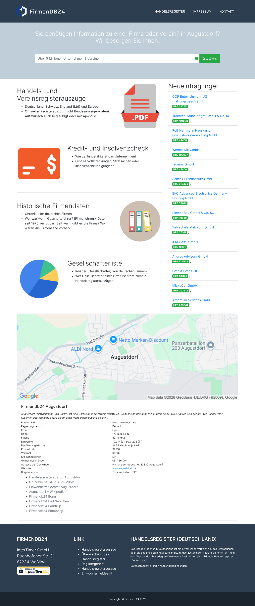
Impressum (202, 11)
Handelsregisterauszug (99, 549)
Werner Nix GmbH (185, 150)
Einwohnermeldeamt (97, 573)
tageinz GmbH (183, 164)
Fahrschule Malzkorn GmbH (193, 227)
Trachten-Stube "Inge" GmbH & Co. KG (201, 116)
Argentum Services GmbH (191, 300)
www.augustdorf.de (124, 468)
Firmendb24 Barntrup (45, 506)
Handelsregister (170, 11)
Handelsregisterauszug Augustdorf (55, 477)
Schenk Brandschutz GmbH (193, 179)
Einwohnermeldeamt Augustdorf (53, 487)
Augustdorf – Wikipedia (47, 492)
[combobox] (117, 58)
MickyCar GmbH (184, 285)
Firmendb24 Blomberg (46, 511)
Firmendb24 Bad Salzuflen (49, 501)
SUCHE (210, 58)
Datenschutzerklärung (143, 565)
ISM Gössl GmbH (185, 242)
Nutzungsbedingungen (173, 565)
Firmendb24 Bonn (42, 496)
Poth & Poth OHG (185, 271)
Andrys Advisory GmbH (190, 256)
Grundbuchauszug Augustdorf (52, 482)
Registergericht (93, 564)
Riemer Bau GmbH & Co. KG (193, 213)
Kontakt (227, 11)
